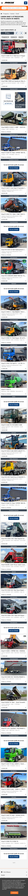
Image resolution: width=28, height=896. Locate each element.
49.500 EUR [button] (4, 317)
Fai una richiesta (13, 168)
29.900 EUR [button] (4, 768)
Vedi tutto (9, 103)
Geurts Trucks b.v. (14, 684)
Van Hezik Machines (14, 710)
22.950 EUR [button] (4, 707)
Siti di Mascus (6, 872)
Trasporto (6, 13)
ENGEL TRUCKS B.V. (14, 458)
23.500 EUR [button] (4, 820)
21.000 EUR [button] (4, 368)
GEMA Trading (14, 546)
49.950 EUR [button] (4, 544)
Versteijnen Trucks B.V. (14, 159)
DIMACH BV (13, 371)
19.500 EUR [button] (4, 60)
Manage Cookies (7, 887)
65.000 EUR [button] (4, 482)
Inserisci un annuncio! (25, 2)
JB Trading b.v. (14, 771)
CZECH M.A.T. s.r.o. (14, 134)
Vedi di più (24, 26)
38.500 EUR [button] (4, 193)
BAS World (14, 283)
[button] (7, 33)
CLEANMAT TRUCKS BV (14, 196)
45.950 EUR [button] (4, 219)
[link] (14, 47)
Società (3, 875)
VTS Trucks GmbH (14, 62)
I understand (14, 892)
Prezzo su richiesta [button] (6, 131)
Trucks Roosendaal (14, 222)
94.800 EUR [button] (4, 281)
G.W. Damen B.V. (13, 257)
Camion (12, 13)
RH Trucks (14, 432)
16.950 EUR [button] (4, 794)
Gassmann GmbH (14, 89)
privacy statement (19, 887)
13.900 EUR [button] (4, 86)
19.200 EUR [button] (4, 456)
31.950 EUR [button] (4, 656)
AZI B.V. (13, 396)
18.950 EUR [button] (4, 430)
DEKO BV (14, 571)
